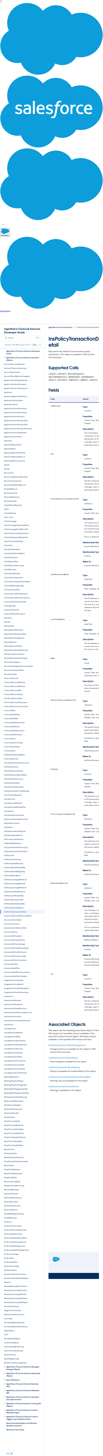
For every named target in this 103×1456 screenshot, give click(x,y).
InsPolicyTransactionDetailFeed (63, 1057)
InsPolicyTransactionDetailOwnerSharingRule (69, 1077)
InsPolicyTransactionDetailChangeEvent (67, 1045)
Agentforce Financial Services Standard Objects (61, 327)
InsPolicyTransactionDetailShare (63, 1086)
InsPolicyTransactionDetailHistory (64, 1067)
